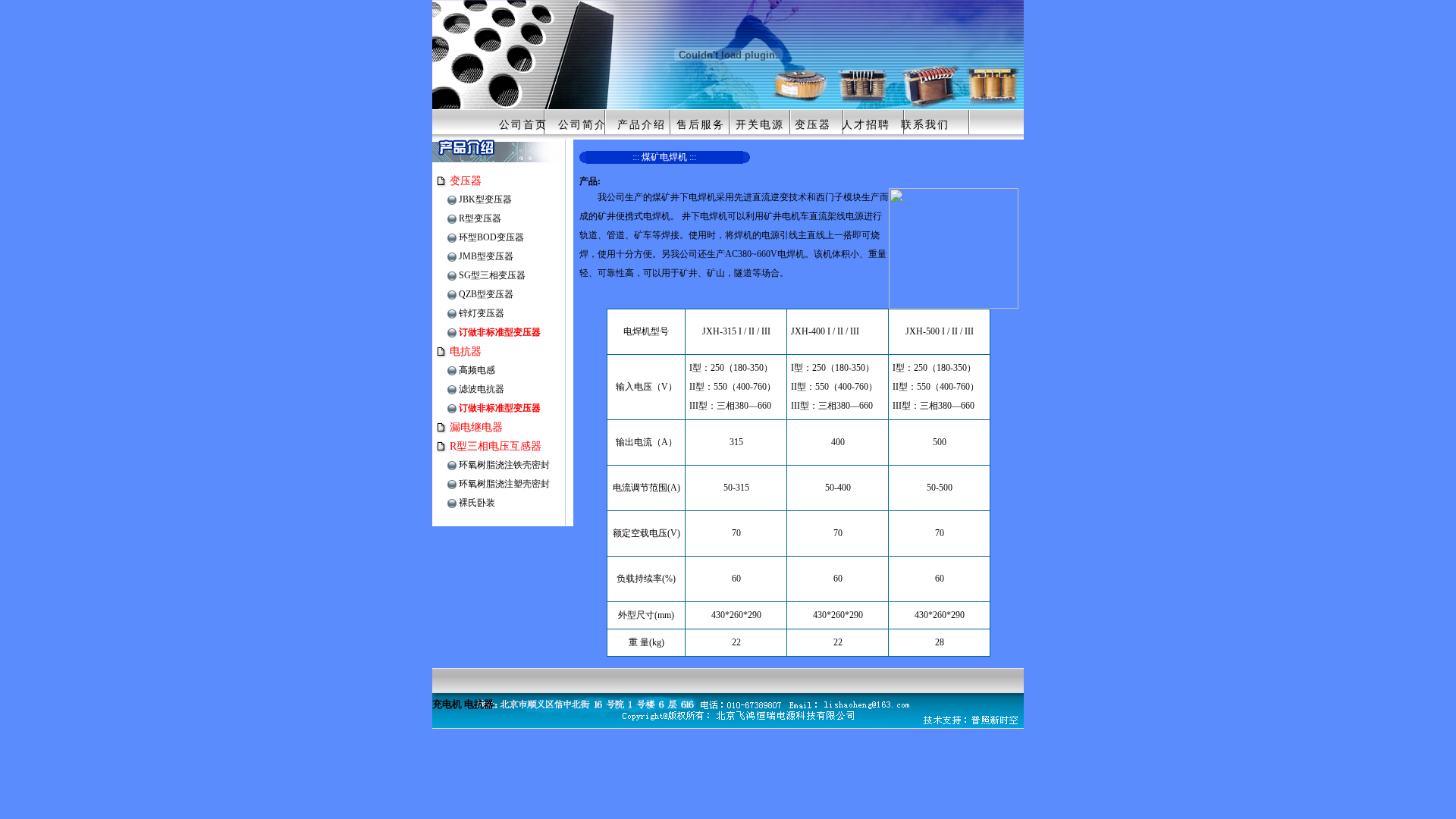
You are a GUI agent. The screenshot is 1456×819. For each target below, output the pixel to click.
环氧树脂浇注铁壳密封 (504, 465)
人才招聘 (866, 124)
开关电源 (760, 124)
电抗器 (466, 351)
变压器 (813, 124)
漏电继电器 (476, 427)
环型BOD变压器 (491, 237)
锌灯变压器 (481, 313)
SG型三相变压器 (492, 275)
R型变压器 (480, 218)
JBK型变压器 (485, 199)
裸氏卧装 (477, 502)
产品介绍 (641, 124)
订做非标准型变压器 (500, 332)
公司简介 (582, 124)
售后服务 (700, 124)
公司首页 (523, 124)
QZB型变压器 (486, 294)
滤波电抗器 (481, 389)
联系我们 (925, 124)
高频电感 (477, 370)
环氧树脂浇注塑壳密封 (504, 484)
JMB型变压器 (486, 256)
